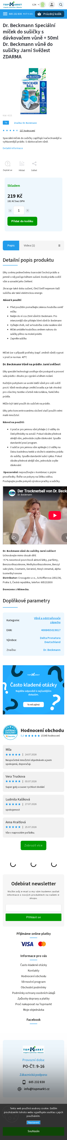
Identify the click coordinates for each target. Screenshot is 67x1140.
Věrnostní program (33, 982)
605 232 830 (15, 14)
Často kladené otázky (33, 965)
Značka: (25, 123)
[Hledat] (61, 4)
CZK (34, 4)
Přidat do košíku (22, 221)
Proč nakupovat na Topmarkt (33, 1004)
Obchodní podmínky (33, 987)
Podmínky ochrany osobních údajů (33, 993)
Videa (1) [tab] (29, 245)
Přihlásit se (33, 917)
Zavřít (53, 177)
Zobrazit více (33, 845)
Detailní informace (13, 148)
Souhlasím (33, 1131)
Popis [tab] (11, 245)
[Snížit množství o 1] (10, 210)
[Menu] (5, 14)
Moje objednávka (33, 1010)
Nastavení (33, 1122)
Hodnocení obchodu (42, 730)
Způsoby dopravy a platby (33, 999)
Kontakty (33, 971)
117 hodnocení (27, 130)
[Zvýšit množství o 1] (27, 210)
